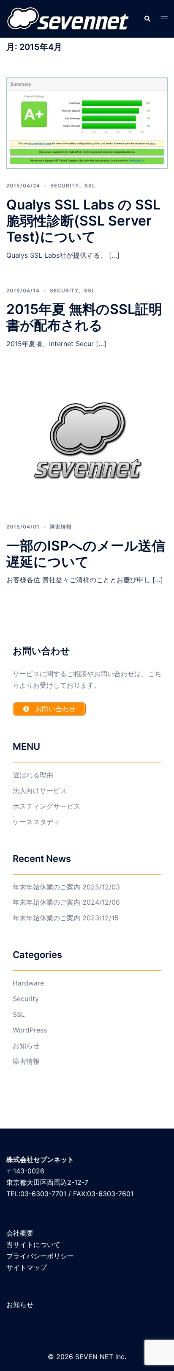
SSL (89, 185)
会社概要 (19, 1233)
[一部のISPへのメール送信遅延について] (87, 442)
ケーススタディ (36, 822)
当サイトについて (33, 1244)
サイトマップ (26, 1267)
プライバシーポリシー (40, 1256)
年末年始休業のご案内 (46, 887)
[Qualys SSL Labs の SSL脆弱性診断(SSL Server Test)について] (87, 123)
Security (64, 185)
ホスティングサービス (46, 806)
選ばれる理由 (33, 775)
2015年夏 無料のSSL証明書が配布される (84, 317)
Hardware (28, 983)
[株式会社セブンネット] (68, 18)
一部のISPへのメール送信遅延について (85, 553)
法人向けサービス (40, 790)
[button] (147, 18)
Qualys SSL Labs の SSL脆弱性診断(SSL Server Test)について (83, 220)
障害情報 (61, 526)
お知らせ (26, 1045)
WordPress (30, 1030)
